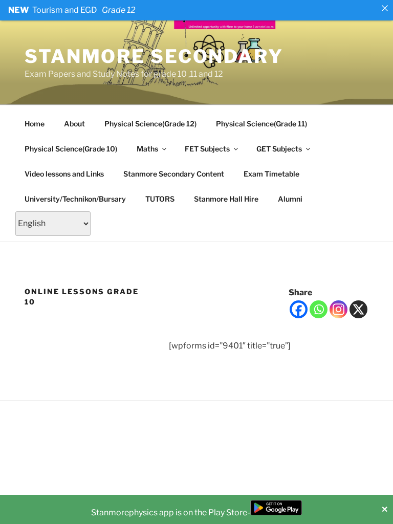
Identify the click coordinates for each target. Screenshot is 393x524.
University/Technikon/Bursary (75, 198)
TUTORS (159, 198)
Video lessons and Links (64, 173)
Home (35, 123)
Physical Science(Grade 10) (71, 148)
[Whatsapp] (319, 309)
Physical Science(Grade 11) (261, 123)
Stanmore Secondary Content (173, 173)
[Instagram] (338, 309)
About (74, 123)
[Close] (385, 8)
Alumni (290, 198)
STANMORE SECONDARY (154, 56)
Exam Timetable (271, 173)
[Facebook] (299, 309)
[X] (358, 309)
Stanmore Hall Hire (226, 198)
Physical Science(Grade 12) (150, 123)
